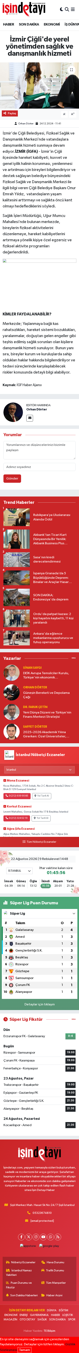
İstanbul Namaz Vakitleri (19, 1272)
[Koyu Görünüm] (61, 9)
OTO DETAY (27, 1319)
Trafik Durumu (55, 1270)
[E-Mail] (29, 418)
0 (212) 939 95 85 (18, 796)
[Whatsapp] (50, 1237)
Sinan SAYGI (32, 667)
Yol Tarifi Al (43, 796)
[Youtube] (43, 1237)
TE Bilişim (49, 1330)
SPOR (71, 1319)
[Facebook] (21, 1237)
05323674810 (42, 1212)
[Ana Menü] (73, 9)
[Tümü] (74, 658)
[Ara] (67, 9)
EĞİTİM (63, 1310)
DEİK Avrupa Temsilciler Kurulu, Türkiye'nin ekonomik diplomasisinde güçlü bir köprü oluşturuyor (46, 676)
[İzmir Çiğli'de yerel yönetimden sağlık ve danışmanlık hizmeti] (39, 85)
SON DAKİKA (29, 24)
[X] (28, 1237)
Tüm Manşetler (56, 1282)
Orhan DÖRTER (35, 687)
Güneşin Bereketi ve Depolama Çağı (46, 695)
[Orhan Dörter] (13, 412)
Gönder (12, 478)
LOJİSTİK (67, 1315)
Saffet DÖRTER (35, 726)
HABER (8, 24)
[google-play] (49, 1247)
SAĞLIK (42, 1319)
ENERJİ (24, 1315)
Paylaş (12, 113)
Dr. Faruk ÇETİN (35, 707)
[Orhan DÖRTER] (11, 692)
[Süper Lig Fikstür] (74, 1019)
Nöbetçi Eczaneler (23, 1262)
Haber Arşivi (54, 1295)
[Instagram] (36, 1237)
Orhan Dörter (25, 123)
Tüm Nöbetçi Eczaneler (41, 841)
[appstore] (28, 1247)
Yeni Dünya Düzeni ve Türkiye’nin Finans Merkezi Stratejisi (47, 715)
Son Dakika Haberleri (24, 1295)
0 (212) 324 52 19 (18, 818)
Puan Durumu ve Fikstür (19, 1285)
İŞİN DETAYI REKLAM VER (27, 1310)
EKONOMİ (52, 24)
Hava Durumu (55, 1262)
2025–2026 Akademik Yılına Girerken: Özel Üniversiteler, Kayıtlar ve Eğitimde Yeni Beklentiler (44, 734)
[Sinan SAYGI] (11, 672)
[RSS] (57, 1237)
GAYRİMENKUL (39, 1315)
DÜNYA (52, 1310)
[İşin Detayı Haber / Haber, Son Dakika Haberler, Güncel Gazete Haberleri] (24, 9)
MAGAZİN (10, 1319)
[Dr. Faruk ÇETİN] (11, 712)
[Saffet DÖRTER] (11, 731)
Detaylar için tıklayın (40, 1004)
